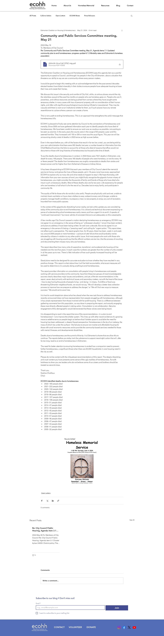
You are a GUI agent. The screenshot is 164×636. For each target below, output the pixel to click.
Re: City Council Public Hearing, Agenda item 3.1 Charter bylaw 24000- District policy (44, 529)
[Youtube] (134, 627)
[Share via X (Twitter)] (47, 501)
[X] (129, 627)
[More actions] (122, 30)
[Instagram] (119, 627)
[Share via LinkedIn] (53, 501)
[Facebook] (124, 627)
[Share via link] (58, 501)
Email (38, 603)
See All (132, 520)
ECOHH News (75, 16)
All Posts (33, 16)
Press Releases (89, 16)
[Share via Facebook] (42, 501)
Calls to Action (45, 16)
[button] (132, 16)
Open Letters (60, 16)
